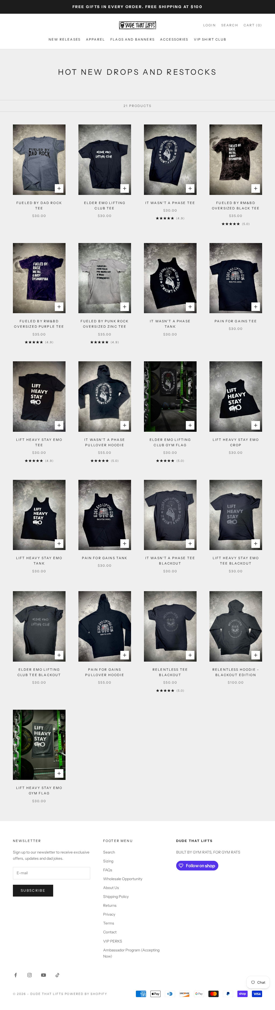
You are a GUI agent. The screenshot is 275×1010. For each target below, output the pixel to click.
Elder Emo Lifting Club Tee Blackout (39, 672)
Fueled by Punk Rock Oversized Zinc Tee (105, 324)
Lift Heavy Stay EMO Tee (39, 442)
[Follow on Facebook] (15, 975)
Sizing (108, 861)
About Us (111, 887)
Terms (108, 923)
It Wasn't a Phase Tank (170, 324)
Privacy (109, 914)
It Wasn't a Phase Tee (170, 203)
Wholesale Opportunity (122, 878)
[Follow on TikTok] (57, 975)
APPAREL (95, 39)
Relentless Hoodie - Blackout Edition (235, 672)
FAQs (107, 870)
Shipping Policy (116, 896)
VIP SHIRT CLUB (210, 39)
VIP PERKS (112, 941)
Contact (110, 932)
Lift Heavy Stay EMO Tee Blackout (236, 560)
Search (109, 852)
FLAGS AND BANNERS (132, 39)
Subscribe (33, 890)
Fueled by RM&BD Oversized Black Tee (236, 205)
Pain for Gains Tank (104, 558)
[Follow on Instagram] (29, 975)
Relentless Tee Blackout (170, 672)
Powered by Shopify (86, 994)
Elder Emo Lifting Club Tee (105, 205)
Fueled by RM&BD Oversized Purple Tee (39, 324)
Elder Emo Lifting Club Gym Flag (170, 442)
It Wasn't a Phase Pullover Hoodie (104, 442)
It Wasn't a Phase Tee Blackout (170, 560)
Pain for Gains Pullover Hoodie (104, 672)
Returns (110, 905)
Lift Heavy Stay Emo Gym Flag (39, 790)
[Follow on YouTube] (43, 975)
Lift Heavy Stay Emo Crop (236, 442)
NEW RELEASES (65, 39)
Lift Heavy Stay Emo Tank (39, 560)
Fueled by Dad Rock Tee (39, 205)
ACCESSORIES (174, 39)
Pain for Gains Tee (236, 321)
